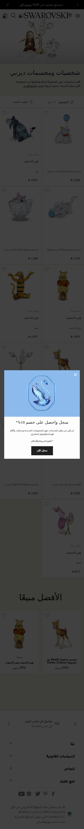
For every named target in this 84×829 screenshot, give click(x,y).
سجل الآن (42, 450)
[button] (75, 374)
